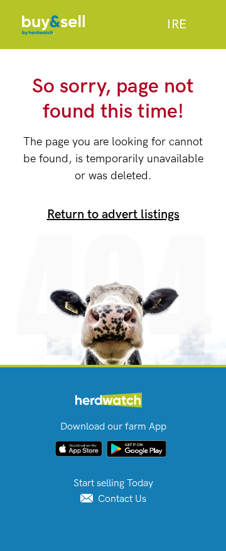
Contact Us (120, 499)
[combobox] (176, 24)
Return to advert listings (113, 214)
